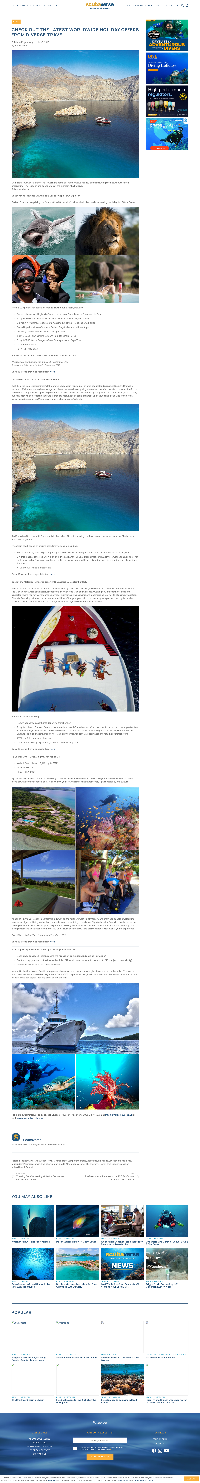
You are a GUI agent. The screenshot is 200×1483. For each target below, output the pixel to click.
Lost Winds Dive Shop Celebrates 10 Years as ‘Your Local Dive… (120, 1285)
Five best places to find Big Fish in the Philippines (76, 1401)
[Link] (187, 5)
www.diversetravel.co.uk (29, 1118)
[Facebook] (154, 1450)
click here (52, 1480)
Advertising (40, 1442)
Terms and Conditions (39, 1446)
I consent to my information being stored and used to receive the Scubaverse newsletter (103, 1448)
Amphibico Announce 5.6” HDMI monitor (77, 1357)
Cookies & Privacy (40, 1450)
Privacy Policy (124, 1480)
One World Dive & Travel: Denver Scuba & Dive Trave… (167, 1243)
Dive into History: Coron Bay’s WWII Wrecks (120, 1359)
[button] (60, 5)
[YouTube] (166, 1450)
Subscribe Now (100, 1456)
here (52, 371)
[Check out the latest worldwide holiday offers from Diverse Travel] (75, 51)
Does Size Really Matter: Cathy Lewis (76, 1241)
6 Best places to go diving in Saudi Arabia (119, 1401)
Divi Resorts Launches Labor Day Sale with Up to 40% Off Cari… (76, 1285)
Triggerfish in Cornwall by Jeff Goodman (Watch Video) (161, 1285)
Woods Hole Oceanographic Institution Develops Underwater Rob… (122, 1243)
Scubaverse (21, 45)
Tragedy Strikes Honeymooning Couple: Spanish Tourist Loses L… (29, 1359)
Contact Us (40, 1454)
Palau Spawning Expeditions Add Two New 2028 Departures (31, 1285)
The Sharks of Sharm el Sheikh (28, 1399)
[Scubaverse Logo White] (100, 1423)
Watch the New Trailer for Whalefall (31, 1241)
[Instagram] (160, 1450)
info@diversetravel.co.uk (119, 1114)
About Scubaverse (39, 1439)
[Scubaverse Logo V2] (100, 5)
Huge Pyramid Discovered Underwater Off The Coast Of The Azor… (166, 1401)
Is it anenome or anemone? (160, 1357)
